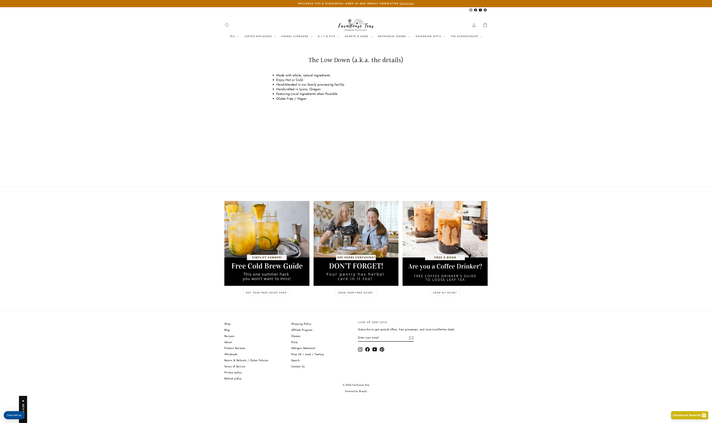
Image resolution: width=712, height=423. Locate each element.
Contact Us (298, 366)
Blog (227, 330)
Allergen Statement (303, 348)
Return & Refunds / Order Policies (246, 360)
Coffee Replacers (259, 36)
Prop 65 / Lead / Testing (307, 354)
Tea (233, 36)
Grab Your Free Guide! (355, 292)
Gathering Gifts (429, 36)
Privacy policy (233, 372)
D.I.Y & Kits (327, 36)
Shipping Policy (301, 324)
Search (295, 360)
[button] (14, 415)
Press (294, 342)
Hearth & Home (357, 36)
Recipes (229, 336)
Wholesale (230, 354)
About (228, 342)
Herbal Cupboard (295, 36)
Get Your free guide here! (267, 292)
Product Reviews (234, 348)
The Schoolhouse (465, 36)
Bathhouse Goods (392, 36)
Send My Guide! (445, 292)
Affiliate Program (302, 330)
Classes (295, 336)
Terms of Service (234, 366)
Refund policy (233, 378)
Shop (227, 324)
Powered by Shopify (356, 391)
